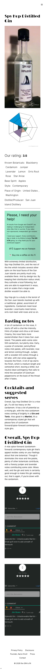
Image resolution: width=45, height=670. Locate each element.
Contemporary (20, 185)
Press (32, 654)
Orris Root (33, 171)
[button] (1, 668)
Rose (8, 176)
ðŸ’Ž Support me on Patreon (22, 249)
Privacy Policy (16, 650)
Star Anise (19, 176)
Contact (22, 658)
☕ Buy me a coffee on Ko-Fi (22, 255)
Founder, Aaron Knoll (18, 654)
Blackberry (32, 162)
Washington (12, 195)
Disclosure (29, 650)
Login (37, 508)
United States (30, 190)
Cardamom (11, 167)
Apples (22, 181)
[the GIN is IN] (10, 4)
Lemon (22, 171)
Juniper (24, 167)
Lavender (11, 171)
